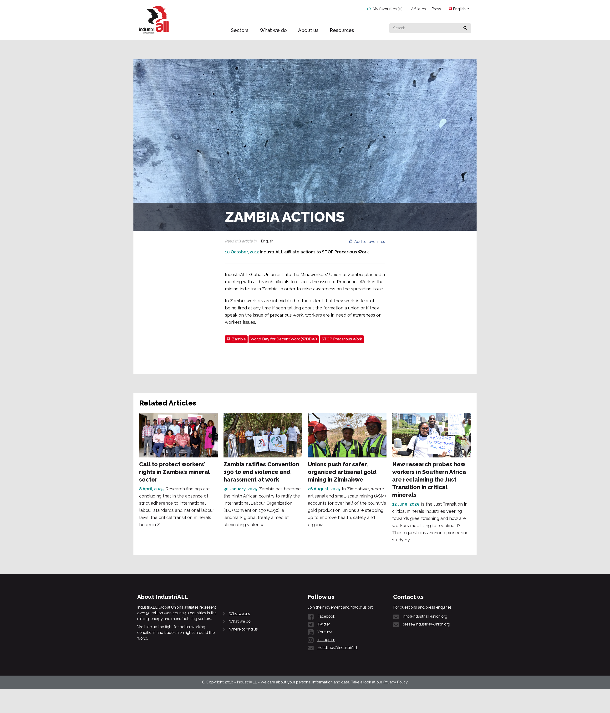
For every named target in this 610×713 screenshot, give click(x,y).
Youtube (324, 632)
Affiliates (418, 9)
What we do (240, 621)
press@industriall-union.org (426, 624)
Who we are (239, 613)
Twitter (323, 624)
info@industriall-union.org (425, 616)
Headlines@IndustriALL (337, 647)
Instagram (326, 639)
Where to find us (243, 629)
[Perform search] (465, 28)
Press (436, 9)
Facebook (326, 616)
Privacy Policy (395, 682)
